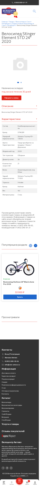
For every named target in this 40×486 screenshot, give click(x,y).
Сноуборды (6, 420)
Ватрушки (5, 417)
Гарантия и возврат (9, 376)
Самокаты (5, 411)
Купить (20, 297)
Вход (7, 354)
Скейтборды (6, 414)
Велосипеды (6, 402)
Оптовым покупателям (10, 391)
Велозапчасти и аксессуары (12, 405)
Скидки (4, 382)
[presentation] (30, 245)
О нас (4, 388)
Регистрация (15, 354)
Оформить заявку (11, 98)
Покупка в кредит (8, 379)
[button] (18, 82)
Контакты (5, 394)
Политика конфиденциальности (14, 385)
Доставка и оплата (9, 373)
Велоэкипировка (8, 408)
